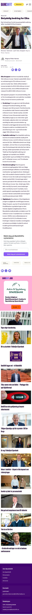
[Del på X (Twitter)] (16, 70)
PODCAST (6, 11)
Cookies (5, 578)
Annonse (5, 581)
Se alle (15, 307)
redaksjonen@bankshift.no (11, 609)
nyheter (16, 262)
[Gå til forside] (6, 4)
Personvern (6, 575)
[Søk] (27, 4)
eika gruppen (5, 263)
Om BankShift (7, 572)
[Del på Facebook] (12, 70)
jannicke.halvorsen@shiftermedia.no (14, 594)
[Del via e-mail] (19, 70)
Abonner (19, 4)
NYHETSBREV (17, 11)
